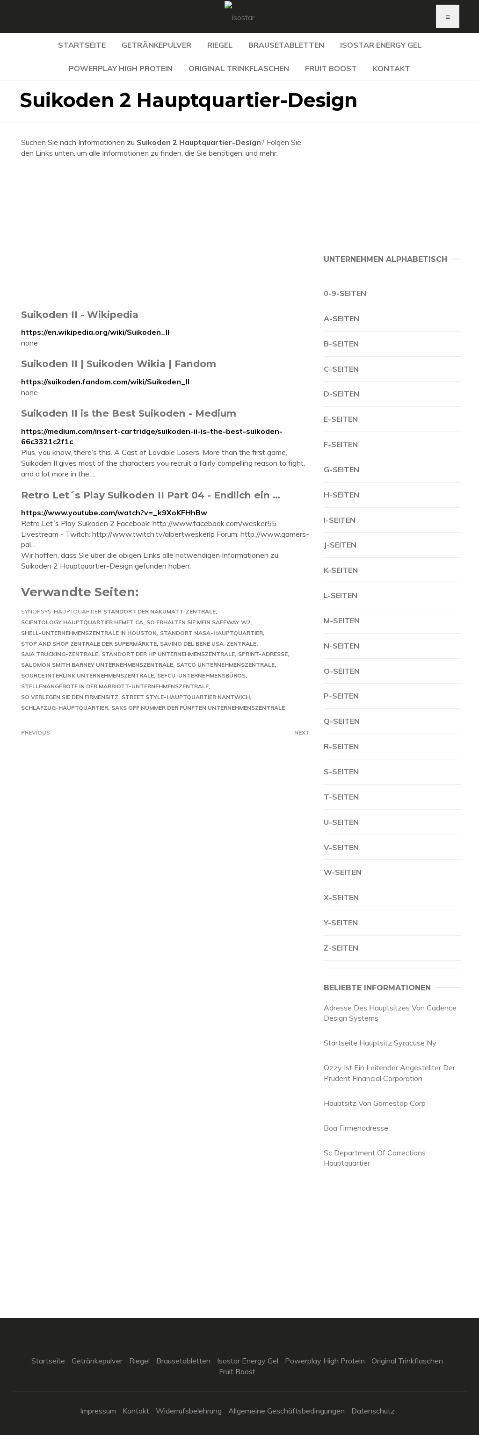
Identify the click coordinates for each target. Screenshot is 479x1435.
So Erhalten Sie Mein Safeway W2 (198, 622)
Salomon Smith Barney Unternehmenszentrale (97, 664)
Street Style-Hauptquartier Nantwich (186, 696)
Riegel (219, 45)
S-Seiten (341, 771)
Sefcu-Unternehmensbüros (201, 675)
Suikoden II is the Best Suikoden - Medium (128, 413)
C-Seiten (341, 369)
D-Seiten (341, 393)
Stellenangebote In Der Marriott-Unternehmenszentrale (115, 686)
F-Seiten (341, 444)
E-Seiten (341, 419)
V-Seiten (341, 847)
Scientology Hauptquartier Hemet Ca (82, 622)
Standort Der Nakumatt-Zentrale (159, 611)
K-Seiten (341, 570)
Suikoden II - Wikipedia (79, 314)
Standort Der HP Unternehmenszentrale (168, 653)
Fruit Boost (331, 68)
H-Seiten (341, 494)
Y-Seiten (341, 922)
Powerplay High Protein (121, 68)
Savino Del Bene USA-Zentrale (208, 643)
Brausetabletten (286, 45)
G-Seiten (341, 469)
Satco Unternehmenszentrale (225, 664)
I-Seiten (340, 520)
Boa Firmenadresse (356, 1127)
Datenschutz (373, 1410)
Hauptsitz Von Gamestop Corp (375, 1103)
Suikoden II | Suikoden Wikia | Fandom (118, 363)
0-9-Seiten (345, 293)
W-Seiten (343, 872)
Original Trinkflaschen (239, 68)
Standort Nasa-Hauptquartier (211, 632)
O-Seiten (342, 671)
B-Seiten (341, 343)
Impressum (98, 1410)
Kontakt (391, 68)
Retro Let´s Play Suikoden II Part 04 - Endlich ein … (150, 495)
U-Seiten (341, 822)
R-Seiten (341, 746)
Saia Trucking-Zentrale (59, 653)
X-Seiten (341, 897)
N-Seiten (341, 645)
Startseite (82, 45)
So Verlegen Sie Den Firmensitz (69, 696)
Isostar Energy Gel (380, 45)
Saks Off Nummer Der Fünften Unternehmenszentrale (198, 707)
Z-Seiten (341, 947)
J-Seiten (340, 544)
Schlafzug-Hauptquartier (64, 707)
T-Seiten (341, 796)
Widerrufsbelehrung (189, 1410)
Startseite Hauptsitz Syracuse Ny (380, 1042)
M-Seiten (342, 620)
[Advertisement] (165, 233)
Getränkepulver (156, 45)
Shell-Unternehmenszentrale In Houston (89, 632)
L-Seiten (340, 595)
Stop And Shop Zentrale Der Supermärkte (89, 643)
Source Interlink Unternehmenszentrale (87, 675)
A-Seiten (341, 318)
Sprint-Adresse (263, 653)
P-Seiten (341, 695)
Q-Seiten (342, 721)
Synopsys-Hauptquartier (61, 611)
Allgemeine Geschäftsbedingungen (286, 1410)
